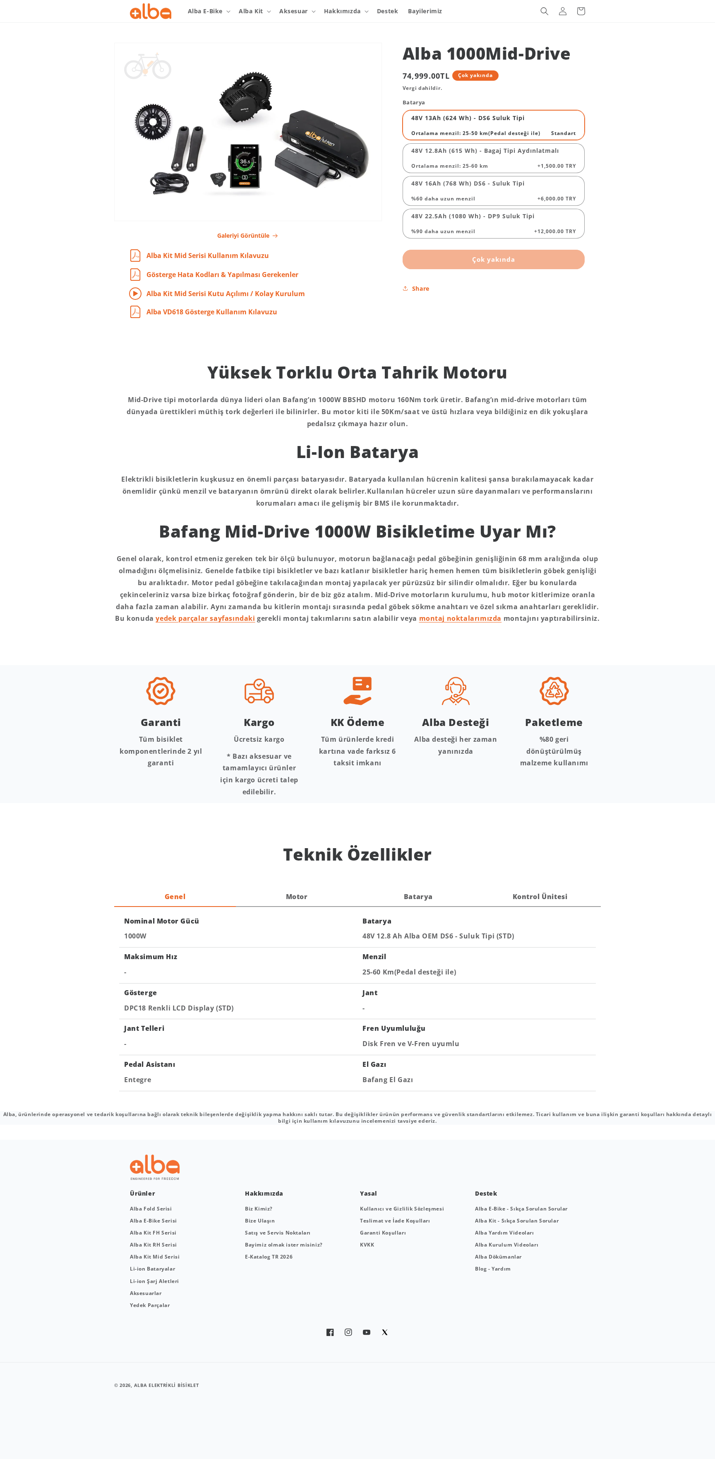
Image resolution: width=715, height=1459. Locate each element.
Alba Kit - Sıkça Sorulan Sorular (517, 1220)
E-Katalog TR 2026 (269, 1256)
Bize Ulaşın (260, 1220)
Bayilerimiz (425, 11)
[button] (208, 11)
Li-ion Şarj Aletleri (154, 1281)
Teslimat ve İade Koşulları (395, 1220)
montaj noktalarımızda (460, 618)
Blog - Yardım (493, 1268)
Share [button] (420, 288)
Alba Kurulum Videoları (506, 1244)
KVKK (367, 1244)
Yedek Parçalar (150, 1305)
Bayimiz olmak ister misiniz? (284, 1244)
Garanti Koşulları (383, 1232)
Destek (387, 11)
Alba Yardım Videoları (504, 1232)
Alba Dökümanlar (498, 1256)
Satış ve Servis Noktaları (278, 1232)
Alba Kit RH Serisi (153, 1244)
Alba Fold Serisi (151, 1208)
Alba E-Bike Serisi (153, 1220)
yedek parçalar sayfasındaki (205, 618)
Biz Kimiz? (259, 1208)
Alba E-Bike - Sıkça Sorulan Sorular (521, 1208)
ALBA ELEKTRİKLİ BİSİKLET (166, 1385)
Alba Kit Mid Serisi (155, 1256)
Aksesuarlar (146, 1293)
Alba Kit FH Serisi (153, 1232)
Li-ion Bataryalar (152, 1268)
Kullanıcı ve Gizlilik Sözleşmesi (402, 1208)
